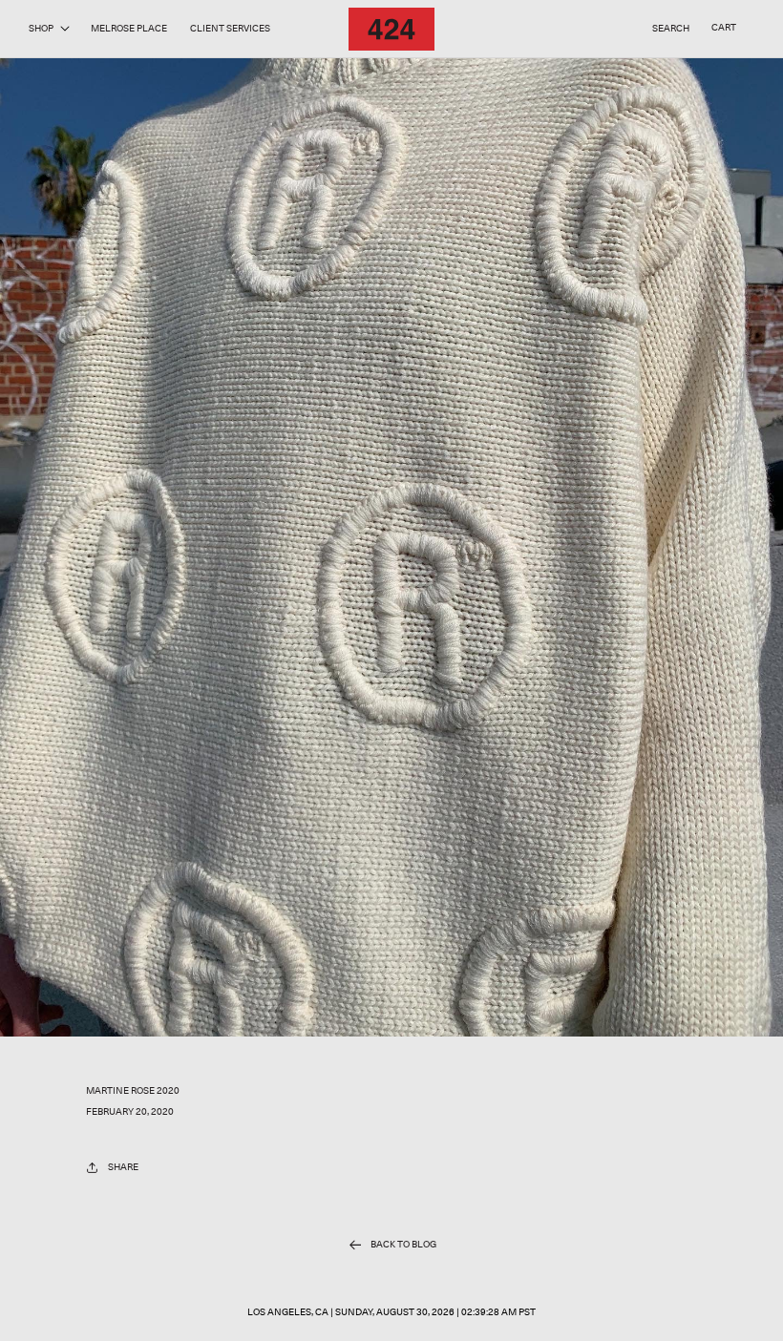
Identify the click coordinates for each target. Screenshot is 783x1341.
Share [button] (123, 1167)
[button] (48, 28)
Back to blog (403, 1244)
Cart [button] (723, 27)
